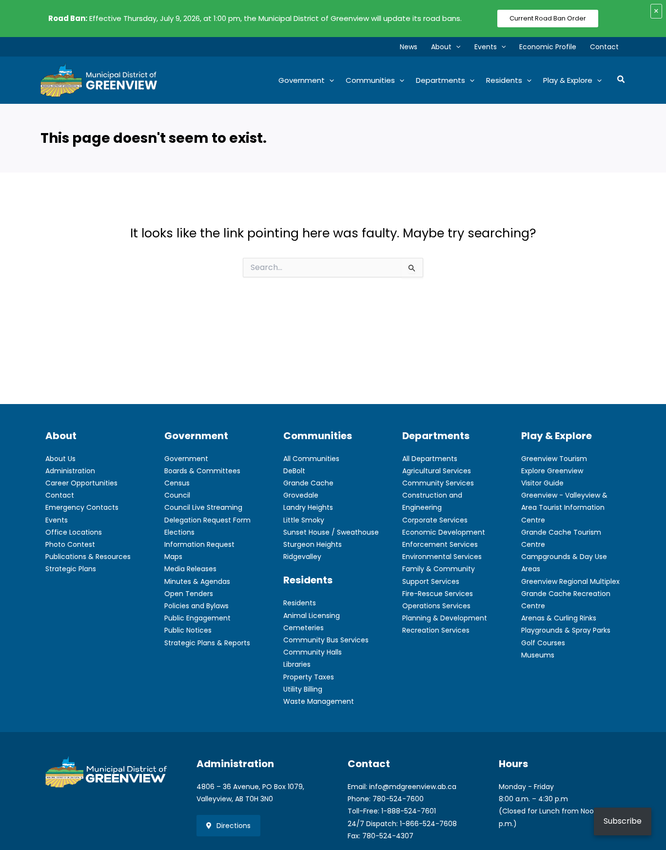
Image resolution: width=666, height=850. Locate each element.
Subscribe (623, 821)
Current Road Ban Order (547, 18)
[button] (455, 47)
